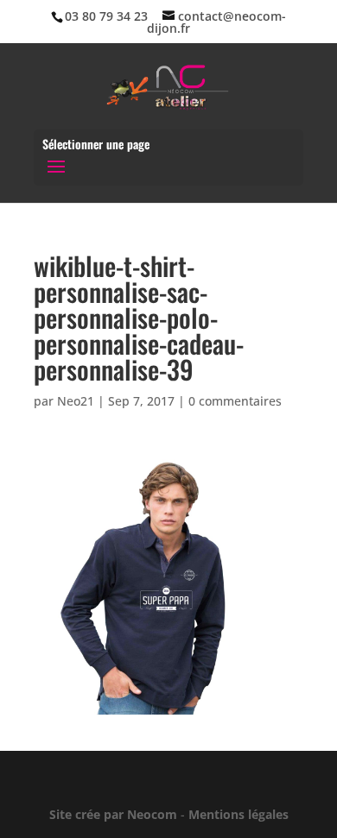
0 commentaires (235, 401)
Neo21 (75, 401)
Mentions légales (238, 814)
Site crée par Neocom (113, 814)
